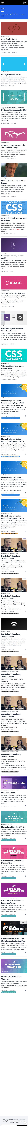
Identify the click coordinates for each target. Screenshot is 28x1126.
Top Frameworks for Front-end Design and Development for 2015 (14, 108)
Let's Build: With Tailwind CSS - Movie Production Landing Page (13, 940)
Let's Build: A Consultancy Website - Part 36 (11, 755)
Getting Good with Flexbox (11, 74)
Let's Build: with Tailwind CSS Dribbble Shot (12, 861)
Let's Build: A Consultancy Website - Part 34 (11, 715)
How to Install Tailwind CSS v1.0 (13, 827)
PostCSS (21, 909)
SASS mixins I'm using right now (13, 293)
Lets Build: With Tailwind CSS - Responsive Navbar (13, 902)
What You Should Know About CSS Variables (12, 367)
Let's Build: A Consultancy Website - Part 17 (11, 597)
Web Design (3, 178)
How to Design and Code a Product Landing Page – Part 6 (12, 401)
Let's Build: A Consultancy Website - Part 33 (11, 675)
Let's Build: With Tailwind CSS (8, 840)
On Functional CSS (8, 793)
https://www (20, 949)
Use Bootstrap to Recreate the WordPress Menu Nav (12, 329)
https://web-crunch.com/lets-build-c (14, 767)
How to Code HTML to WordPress (9, 533)
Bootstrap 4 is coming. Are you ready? (12, 257)
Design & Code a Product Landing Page (10, 456)
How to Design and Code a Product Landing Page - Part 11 (12, 440)
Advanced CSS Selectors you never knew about (14, 219)
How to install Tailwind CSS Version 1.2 (11, 978)
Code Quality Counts (9, 39)
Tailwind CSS (5, 829)
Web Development (5, 36)
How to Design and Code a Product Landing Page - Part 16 (12, 517)
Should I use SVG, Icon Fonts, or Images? (13, 182)
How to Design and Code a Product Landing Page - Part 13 (12, 478)
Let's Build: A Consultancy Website (10, 573)
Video (8, 397)
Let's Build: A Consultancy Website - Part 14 (11, 557)
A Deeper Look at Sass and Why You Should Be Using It (13, 146)
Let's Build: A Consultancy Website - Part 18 (11, 635)
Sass (2, 150)
